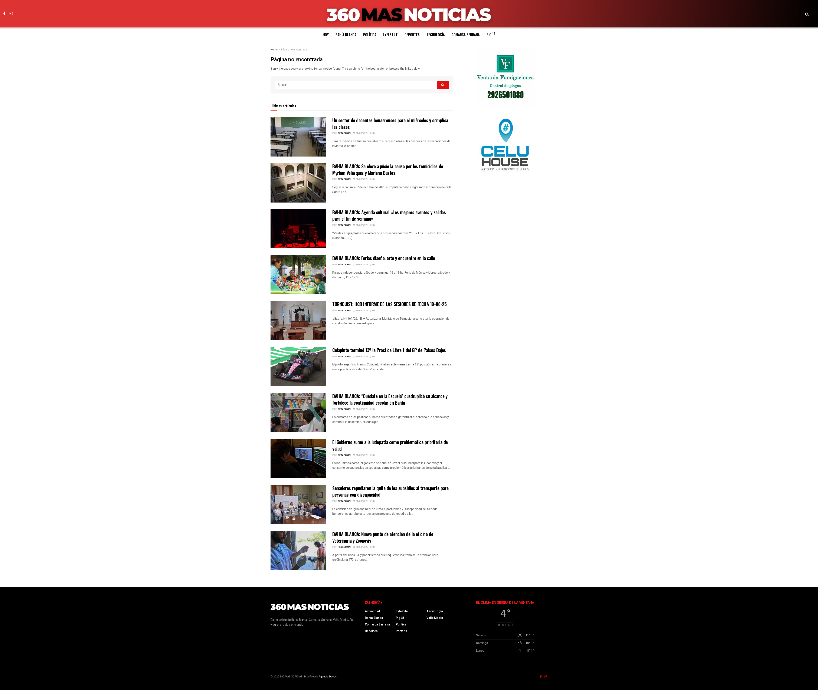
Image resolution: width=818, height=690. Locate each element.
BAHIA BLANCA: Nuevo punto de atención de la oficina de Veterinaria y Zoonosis (382, 537)
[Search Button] (807, 14)
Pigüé (491, 34)
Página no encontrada (294, 50)
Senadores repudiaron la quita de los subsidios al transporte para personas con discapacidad (390, 491)
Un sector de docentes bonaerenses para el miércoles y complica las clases (390, 123)
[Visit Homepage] (409, 14)
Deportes (412, 34)
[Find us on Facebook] (4, 13)
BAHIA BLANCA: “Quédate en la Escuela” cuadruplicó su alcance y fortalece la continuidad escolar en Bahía (390, 399)
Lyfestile (390, 34)
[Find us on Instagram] (11, 13)
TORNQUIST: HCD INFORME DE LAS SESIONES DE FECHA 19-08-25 (389, 303)
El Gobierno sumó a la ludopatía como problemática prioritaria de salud (390, 445)
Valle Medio (434, 618)
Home (274, 50)
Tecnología (435, 34)
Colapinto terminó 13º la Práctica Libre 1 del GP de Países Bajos (389, 349)
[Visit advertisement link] (505, 77)
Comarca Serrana (466, 34)
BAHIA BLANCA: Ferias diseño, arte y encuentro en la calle (383, 257)
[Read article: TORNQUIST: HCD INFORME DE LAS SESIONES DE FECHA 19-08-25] (298, 320)
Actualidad (372, 611)
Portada (401, 631)
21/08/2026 (361, 133)
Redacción (344, 133)
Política (369, 34)
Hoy (326, 34)
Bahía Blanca (346, 34)
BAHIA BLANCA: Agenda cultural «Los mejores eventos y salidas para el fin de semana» (389, 215)
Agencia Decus (328, 676)
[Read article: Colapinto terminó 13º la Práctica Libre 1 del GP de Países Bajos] (298, 366)
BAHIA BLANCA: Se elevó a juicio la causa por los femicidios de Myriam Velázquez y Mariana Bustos (387, 169)
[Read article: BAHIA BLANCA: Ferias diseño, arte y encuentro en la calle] (298, 274)
